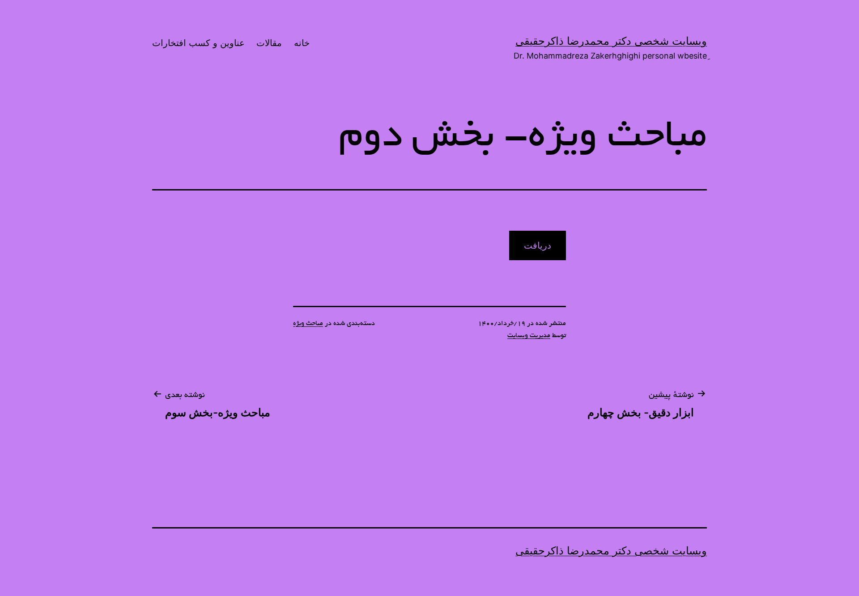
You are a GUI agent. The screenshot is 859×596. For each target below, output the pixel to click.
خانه (302, 43)
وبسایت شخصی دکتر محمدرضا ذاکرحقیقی (611, 40)
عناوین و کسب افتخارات (198, 43)
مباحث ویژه (308, 323)
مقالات (269, 43)
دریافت (537, 245)
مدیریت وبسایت (528, 335)
